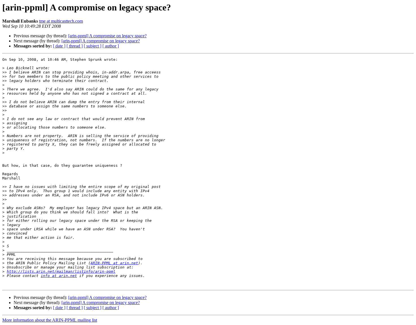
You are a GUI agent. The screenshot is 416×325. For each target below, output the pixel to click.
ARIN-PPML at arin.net (114, 263)
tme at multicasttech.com (61, 21)
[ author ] (110, 46)
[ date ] (59, 46)
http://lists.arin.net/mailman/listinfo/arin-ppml (61, 271)
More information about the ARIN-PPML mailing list (49, 320)
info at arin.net (59, 276)
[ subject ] (92, 46)
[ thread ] (75, 46)
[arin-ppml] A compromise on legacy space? (107, 35)
